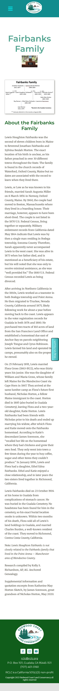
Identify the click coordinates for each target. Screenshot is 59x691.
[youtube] (36, 651)
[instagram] (29, 651)
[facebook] (22, 651)
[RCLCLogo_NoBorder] (34, 2)
